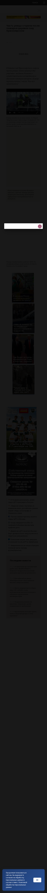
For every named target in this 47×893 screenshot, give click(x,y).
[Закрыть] (40, 226)
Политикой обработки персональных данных (16, 884)
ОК (37, 880)
